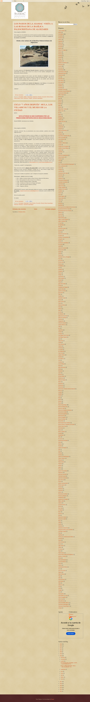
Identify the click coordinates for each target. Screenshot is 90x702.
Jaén (59, 326)
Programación (61, 497)
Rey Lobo (60, 508)
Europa (59, 240)
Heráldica (60, 296)
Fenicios (60, 255)
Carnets (60, 132)
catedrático (60, 151)
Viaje (59, 575)
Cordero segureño (62, 187)
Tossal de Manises (62, 561)
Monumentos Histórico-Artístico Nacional (66, 388)
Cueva (59, 194)
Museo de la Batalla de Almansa (65, 410)
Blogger (52, 699)
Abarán (59, 32)
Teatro (59, 550)
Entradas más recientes (19, 209)
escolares (60, 235)
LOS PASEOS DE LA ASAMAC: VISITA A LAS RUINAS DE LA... (69, 663)
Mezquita (60, 374)
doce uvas (60, 215)
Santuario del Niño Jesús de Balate (65, 529)
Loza (59, 360)
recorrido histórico (62, 504)
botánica (60, 119)
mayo (62, 673)
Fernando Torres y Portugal (63, 256)
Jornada (60, 331)
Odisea (71, 614)
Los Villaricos (61, 358)
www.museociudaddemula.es (45, 162)
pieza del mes (61, 479)
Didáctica (60, 212)
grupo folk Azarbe (61, 283)
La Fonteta (60, 349)
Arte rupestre (61, 82)
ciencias (60, 167)
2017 (61, 681)
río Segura (60, 509)
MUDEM (60, 394)
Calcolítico (60, 125)
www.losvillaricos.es (33, 162)
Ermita (59, 232)
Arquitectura (35, 96)
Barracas (60, 96)
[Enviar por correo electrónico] (26, 95)
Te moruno (60, 549)
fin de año (60, 260)
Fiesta (59, 258)
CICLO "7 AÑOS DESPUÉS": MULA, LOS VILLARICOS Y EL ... (68, 666)
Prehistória (60, 490)
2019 (61, 653)
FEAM (59, 253)
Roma (59, 511)
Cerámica (60, 158)
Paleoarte (60, 460)
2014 (61, 687)
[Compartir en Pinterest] (31, 95)
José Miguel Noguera (62, 337)
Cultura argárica (61, 196)
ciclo (59, 162)
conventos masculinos (63, 182)
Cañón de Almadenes (62, 130)
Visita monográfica (62, 597)
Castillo (59, 144)
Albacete (60, 43)
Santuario (60, 526)
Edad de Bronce (61, 217)
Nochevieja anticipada (62, 440)
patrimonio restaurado (62, 477)
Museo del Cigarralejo (62, 413)
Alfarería (60, 48)
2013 (61, 689)
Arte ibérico (60, 78)
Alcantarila (60, 44)
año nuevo (60, 68)
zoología (60, 607)
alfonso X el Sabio (62, 50)
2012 (61, 691)
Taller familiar (61, 545)
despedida (60, 205)
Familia (59, 251)
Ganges (60, 274)
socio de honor (61, 542)
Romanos (21, 204)
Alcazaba (60, 46)
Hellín (59, 294)
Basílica (39, 96)
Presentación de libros (62, 493)
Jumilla (59, 342)
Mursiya (60, 401)
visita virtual (60, 599)
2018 (61, 655)
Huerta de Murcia (61, 305)
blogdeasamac (73, 616)
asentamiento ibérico (62, 93)
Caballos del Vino (61, 121)
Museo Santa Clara (62, 426)
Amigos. (60, 59)
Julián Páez (60, 340)
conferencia (60, 178)
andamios (60, 60)
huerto (59, 306)
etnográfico (60, 239)
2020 (61, 651)
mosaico (60, 392)
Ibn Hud (60, 312)
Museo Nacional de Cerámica (64, 422)
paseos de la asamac (62, 470)
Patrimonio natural (62, 476)
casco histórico (61, 139)
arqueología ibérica (62, 73)
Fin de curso (60, 262)
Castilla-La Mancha (62, 142)
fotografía (60, 269)
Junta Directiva (61, 344)
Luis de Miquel (61, 363)
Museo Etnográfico (62, 417)
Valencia (60, 572)
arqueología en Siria (62, 71)
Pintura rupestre (61, 485)
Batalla (59, 103)
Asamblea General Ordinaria (64, 91)
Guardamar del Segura (63, 287)
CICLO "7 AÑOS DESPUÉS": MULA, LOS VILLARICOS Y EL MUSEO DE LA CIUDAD (33, 107)
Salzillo (59, 524)
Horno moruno (61, 301)
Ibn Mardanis (61, 313)
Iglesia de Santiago (62, 317)
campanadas (61, 126)
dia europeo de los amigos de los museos (66, 207)
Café (59, 123)
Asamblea (60, 87)
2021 (61, 649)
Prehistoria (60, 488)
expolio (59, 246)
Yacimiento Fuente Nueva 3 (64, 606)
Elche (59, 226)
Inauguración (61, 321)
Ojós (59, 449)
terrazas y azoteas (62, 556)
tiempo (59, 558)
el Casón (60, 223)
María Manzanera (61, 367)
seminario (60, 538)
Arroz (59, 76)
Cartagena (60, 134)
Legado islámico (61, 354)
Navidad (60, 433)
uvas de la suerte (61, 570)
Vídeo (59, 577)
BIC (59, 112)
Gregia (59, 281)
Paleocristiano (17, 98)
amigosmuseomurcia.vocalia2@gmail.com (29, 190)
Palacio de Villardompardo (63, 456)
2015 (61, 685)
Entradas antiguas (50, 209)
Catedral (60, 150)
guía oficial (60, 292)
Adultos (25, 96)
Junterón (60, 346)
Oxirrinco (60, 454)
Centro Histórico (32, 203)
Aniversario (60, 64)
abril (62, 675)
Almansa (60, 53)
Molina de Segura (61, 379)
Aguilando (60, 41)
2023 (61, 646)
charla (59, 160)
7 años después (61, 30)
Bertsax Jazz (61, 110)
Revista (59, 506)
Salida (59, 522)
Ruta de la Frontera (62, 517)
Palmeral (60, 463)
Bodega (59, 116)
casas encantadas (62, 137)
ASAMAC (60, 85)
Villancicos (60, 584)
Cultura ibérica (61, 198)
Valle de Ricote (61, 574)
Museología (60, 428)
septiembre (63, 669)
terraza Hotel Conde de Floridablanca (65, 554)
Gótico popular (61, 278)
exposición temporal (62, 248)
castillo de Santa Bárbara (63, 148)
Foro (59, 267)
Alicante (60, 52)
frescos (59, 272)
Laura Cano (60, 353)
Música (59, 429)
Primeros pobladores (62, 495)
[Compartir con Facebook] (30, 95)
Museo (59, 403)
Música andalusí (61, 431)
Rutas (59, 520)
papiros (59, 467)
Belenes (60, 107)
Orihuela (60, 452)
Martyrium (60, 370)
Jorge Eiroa (60, 330)
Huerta (59, 303)
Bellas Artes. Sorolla (62, 109)
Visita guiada (61, 593)
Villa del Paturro (61, 579)
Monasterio (60, 383)
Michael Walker (61, 376)
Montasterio (60, 385)
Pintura (59, 481)
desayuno (60, 203)
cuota (59, 201)
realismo (60, 502)
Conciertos (60, 174)
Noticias (60, 444)
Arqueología (29, 96)
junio (62, 671)
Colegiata (60, 169)
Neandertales (61, 435)
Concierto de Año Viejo (63, 173)
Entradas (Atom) (22, 211)
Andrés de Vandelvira (62, 62)
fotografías (60, 271)
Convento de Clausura (62, 180)
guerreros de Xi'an (62, 290)
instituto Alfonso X (62, 324)
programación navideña (63, 499)
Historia (48, 96)
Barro (59, 98)
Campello (60, 128)
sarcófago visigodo (62, 531)
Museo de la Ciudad (62, 411)
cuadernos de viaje (62, 189)
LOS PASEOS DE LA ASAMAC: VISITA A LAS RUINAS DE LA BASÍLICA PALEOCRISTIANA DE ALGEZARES (33, 26)
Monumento (60, 387)
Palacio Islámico (61, 458)
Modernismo (60, 378)
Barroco (60, 100)
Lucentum (60, 362)
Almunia (60, 57)
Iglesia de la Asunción (62, 315)
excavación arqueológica (63, 242)
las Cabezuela (61, 351)
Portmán (60, 486)
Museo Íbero (60, 420)
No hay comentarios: (19, 94)
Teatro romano (61, 552)
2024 (61, 644)
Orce (59, 451)
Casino (59, 141)
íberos (59, 310)
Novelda (60, 445)
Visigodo (30, 98)
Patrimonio (26, 98)
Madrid (59, 365)
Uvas (59, 568)
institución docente (62, 322)
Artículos (60, 84)
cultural (59, 199)
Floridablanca (61, 265)
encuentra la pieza (62, 228)
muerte (59, 395)
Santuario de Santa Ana (63, 527)
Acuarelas (60, 35)
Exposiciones (61, 249)
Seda (59, 533)
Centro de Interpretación (63, 155)
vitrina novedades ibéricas (63, 602)
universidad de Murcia (62, 566)
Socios (59, 543)
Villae (59, 583)
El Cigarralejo (61, 224)
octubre (62, 661)
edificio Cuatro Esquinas (63, 219)
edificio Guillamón (62, 221)
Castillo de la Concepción (63, 146)
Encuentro (60, 230)
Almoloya (60, 55)
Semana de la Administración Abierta (65, 536)
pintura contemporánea (63, 483)
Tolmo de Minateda (62, 559)
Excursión (44, 96)
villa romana (60, 581)
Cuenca (59, 192)
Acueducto (60, 37)
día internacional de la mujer (64, 208)
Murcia (51, 96)
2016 (61, 683)
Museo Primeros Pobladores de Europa (66, 424)
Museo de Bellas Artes (63, 406)
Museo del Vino (61, 415)
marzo (59, 372)
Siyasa (59, 540)
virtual (59, 588)
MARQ (59, 369)
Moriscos (60, 390)
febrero (62, 677)
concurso (60, 176)
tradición (60, 565)
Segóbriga (60, 534)
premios (60, 492)
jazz (59, 328)
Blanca (59, 114)
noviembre (63, 659)
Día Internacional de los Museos (65, 210)
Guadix (59, 285)
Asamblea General (62, 89)
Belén (59, 105)
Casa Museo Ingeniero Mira (64, 135)
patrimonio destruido (62, 474)
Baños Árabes (61, 94)
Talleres (60, 547)
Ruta (59, 515)
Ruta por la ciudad (62, 518)
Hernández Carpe (61, 297)
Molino (59, 381)
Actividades (20, 96)
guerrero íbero (61, 289)
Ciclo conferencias (62, 166)
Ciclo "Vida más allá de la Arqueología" (66, 164)
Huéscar (60, 308)
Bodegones (60, 117)
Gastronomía (61, 276)
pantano (60, 465)
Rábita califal (61, 501)
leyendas (60, 356)
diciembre (63, 657)
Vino (59, 586)
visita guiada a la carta (63, 595)
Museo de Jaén (61, 408)
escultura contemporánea (63, 237)
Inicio (35, 209)
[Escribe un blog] (27, 95)
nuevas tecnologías (62, 447)
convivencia (60, 183)
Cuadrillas (60, 191)
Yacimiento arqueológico (38, 98)
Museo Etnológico (62, 419)
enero (62, 679)
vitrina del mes (61, 600)
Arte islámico (61, 80)
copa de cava (61, 185)
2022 (61, 647)
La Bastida (60, 347)
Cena (59, 153)
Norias (59, 442)
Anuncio (60, 66)
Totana (59, 563)
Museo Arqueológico (49, 203)
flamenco (60, 264)
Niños (59, 436)
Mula (59, 397)
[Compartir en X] (29, 95)
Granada (60, 280)
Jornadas (60, 333)
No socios (60, 438)
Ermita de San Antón (62, 233)
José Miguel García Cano (63, 335)
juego (59, 338)
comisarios (60, 171)
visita (59, 591)
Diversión (60, 214)
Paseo (21, 98)
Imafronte (60, 319)
